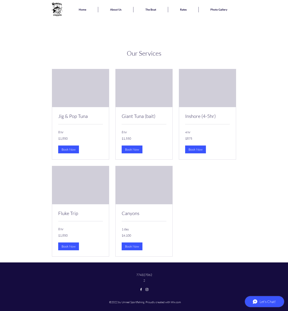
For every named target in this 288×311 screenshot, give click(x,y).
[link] (80, 116)
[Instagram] (147, 289)
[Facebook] (141, 289)
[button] (68, 149)
